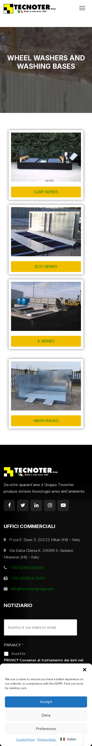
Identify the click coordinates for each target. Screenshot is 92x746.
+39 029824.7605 (28, 578)
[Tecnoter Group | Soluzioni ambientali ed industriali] (31, 8)
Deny (46, 715)
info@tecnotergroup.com (32, 589)
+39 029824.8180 (27, 567)
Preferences (46, 728)
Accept (46, 701)
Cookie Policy (25, 740)
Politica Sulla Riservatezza (55, 740)
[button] (84, 669)
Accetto (18, 653)
